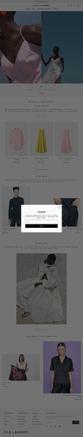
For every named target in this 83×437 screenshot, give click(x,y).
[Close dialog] (59, 206)
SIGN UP (42, 226)
